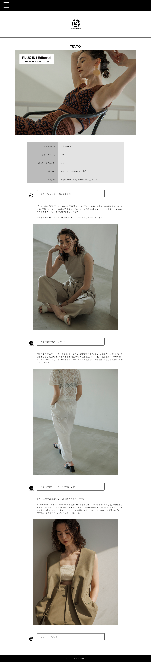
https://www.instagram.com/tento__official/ (79, 179)
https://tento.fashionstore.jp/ (73, 171)
